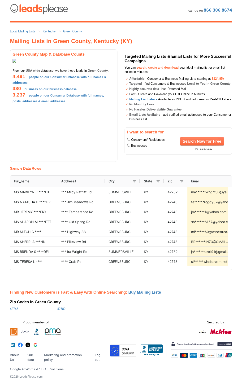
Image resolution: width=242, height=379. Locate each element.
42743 (14, 309)
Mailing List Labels (143, 99)
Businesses (139, 145)
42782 (61, 309)
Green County (72, 31)
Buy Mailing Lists (144, 292)
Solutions (57, 369)
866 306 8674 (218, 10)
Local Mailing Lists (22, 31)
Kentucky (49, 31)
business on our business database (51, 89)
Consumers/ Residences (148, 139)
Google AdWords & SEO (28, 369)
